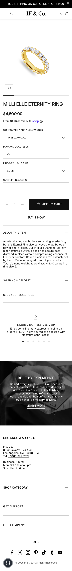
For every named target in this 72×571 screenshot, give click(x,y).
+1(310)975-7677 (18, 456)
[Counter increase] (22, 204)
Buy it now (36, 217)
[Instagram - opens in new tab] (28, 552)
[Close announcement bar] (68, 3)
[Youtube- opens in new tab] (60, 552)
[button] (5, 13)
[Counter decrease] (7, 204)
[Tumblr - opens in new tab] (52, 552)
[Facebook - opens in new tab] (12, 552)
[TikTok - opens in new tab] (44, 552)
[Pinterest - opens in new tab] (36, 552)
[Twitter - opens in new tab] (20, 552)
